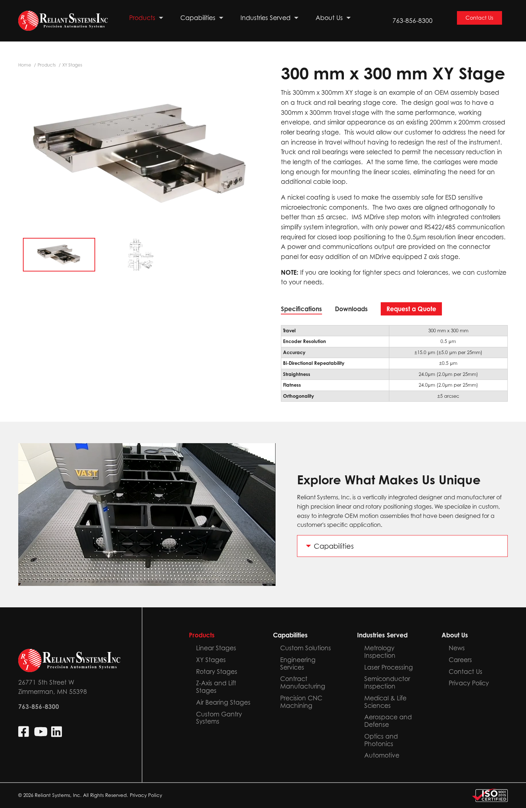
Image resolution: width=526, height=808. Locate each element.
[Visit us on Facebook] (24, 731)
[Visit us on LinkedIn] (57, 731)
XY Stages (72, 65)
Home (24, 65)
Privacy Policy (146, 795)
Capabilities (334, 546)
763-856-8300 (413, 20)
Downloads (351, 309)
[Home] (63, 21)
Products (47, 65)
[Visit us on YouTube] (41, 731)
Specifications (301, 309)
